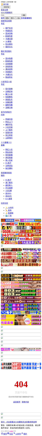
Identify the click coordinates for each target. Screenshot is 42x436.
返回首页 (16, 402)
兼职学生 (9, 125)
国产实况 (9, 28)
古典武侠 (9, 91)
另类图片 (9, 72)
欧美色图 (9, 61)
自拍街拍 (9, 66)
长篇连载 (9, 102)
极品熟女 (9, 77)
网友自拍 (9, 152)
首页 (2, 18)
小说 (18, 18)
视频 (7, 18)
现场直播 (9, 155)
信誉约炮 (9, 133)
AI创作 (9, 208)
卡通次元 (9, 74)
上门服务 (9, 130)
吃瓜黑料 (9, 44)
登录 (2, 10)
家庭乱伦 (9, 100)
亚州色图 (9, 58)
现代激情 (9, 89)
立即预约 (9, 138)
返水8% (8, 193)
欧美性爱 (9, 36)
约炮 (23, 18)
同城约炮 (9, 119)
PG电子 (8, 163)
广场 (8, 216)
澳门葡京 (9, 183)
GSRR (11, 431)
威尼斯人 (9, 185)
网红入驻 (9, 150)
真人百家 (9, 160)
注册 (6, 10)
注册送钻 (9, 166)
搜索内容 (25, 402)
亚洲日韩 (9, 33)
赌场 (30, 18)
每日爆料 (9, 168)
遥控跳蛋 (9, 158)
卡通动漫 (9, 39)
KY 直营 (8, 199)
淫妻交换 (9, 108)
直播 (26, 18)
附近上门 (9, 122)
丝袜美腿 (9, 64)
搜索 (24, 15)
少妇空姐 (9, 127)
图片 (13, 18)
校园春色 (9, 97)
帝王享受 (9, 135)
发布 (8, 210)
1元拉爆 (8, 191)
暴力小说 (9, 94)
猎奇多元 (9, 47)
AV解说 (8, 41)
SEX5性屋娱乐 (6, 13)
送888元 (8, 196)
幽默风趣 (9, 105)
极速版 (9, 213)
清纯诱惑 (9, 69)
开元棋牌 (9, 188)
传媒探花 (9, 31)
